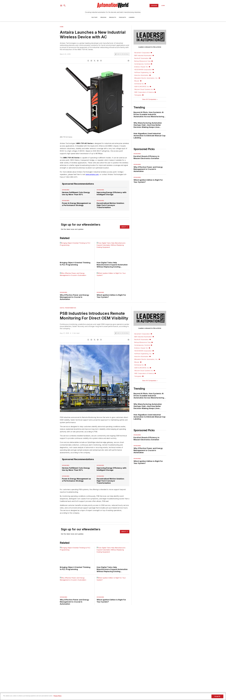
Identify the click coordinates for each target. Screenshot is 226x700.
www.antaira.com (92, 174)
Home (61, 26)
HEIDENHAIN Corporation (143, 69)
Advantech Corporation (142, 53)
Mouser (136, 81)
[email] (101, 61)
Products (112, 17)
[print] (128, 61)
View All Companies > (149, 99)
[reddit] (98, 61)
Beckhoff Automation (141, 58)
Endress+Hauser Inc (141, 67)
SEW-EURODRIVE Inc (141, 86)
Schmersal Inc (139, 84)
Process (103, 17)
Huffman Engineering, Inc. (143, 72)
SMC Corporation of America (144, 92)
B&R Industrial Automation (143, 55)
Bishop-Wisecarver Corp (142, 61)
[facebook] (88, 61)
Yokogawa (137, 95)
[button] (61, 5)
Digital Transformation (68, 308)
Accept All (217, 696)
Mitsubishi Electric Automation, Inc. (146, 78)
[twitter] (94, 61)
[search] (64, 5)
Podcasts (122, 17)
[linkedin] (91, 61)
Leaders (131, 17)
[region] (113, 696)
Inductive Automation (141, 75)
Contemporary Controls (142, 64)
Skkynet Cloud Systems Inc (143, 89)
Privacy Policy (57, 695)
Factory (95, 17)
